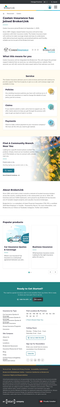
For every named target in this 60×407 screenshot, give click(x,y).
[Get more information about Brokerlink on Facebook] (27, 360)
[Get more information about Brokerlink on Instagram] (39, 360)
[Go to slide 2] (30, 272)
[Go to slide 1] (29, 272)
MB (34, 314)
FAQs (4, 355)
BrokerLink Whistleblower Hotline (13, 372)
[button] (45, 2)
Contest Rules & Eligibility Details (11, 358)
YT (37, 316)
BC (30, 314)
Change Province (36, 2)
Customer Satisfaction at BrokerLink (37, 372)
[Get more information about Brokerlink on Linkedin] (31, 360)
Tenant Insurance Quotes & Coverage (12, 320)
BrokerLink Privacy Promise (21, 369)
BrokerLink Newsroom (10, 346)
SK (34, 316)
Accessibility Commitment (39, 369)
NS (47, 314)
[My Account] (50, 7)
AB (27, 314)
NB (37, 314)
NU (50, 314)
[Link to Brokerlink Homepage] (3, 13)
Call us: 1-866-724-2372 (37, 337)
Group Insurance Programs (12, 326)
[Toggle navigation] (55, 7)
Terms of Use (7, 369)
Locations (6, 343)
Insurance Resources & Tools (12, 349)
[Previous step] (50, 272)
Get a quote (52, 291)
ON (53, 314)
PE (27, 316)
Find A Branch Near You (35, 320)
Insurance (6, 329)
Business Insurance (9, 323)
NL (40, 314)
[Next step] (55, 272)
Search (10, 170)
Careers (5, 340)
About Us (6, 337)
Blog (4, 352)
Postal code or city (8, 162)
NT (44, 314)
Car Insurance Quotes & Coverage (11, 314)
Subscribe (31, 353)
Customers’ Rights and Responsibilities (15, 375)
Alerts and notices (9, 361)
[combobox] (20, 165)
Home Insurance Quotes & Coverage (11, 317)
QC (31, 316)
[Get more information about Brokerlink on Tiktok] (42, 360)
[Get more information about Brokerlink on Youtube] (35, 360)
